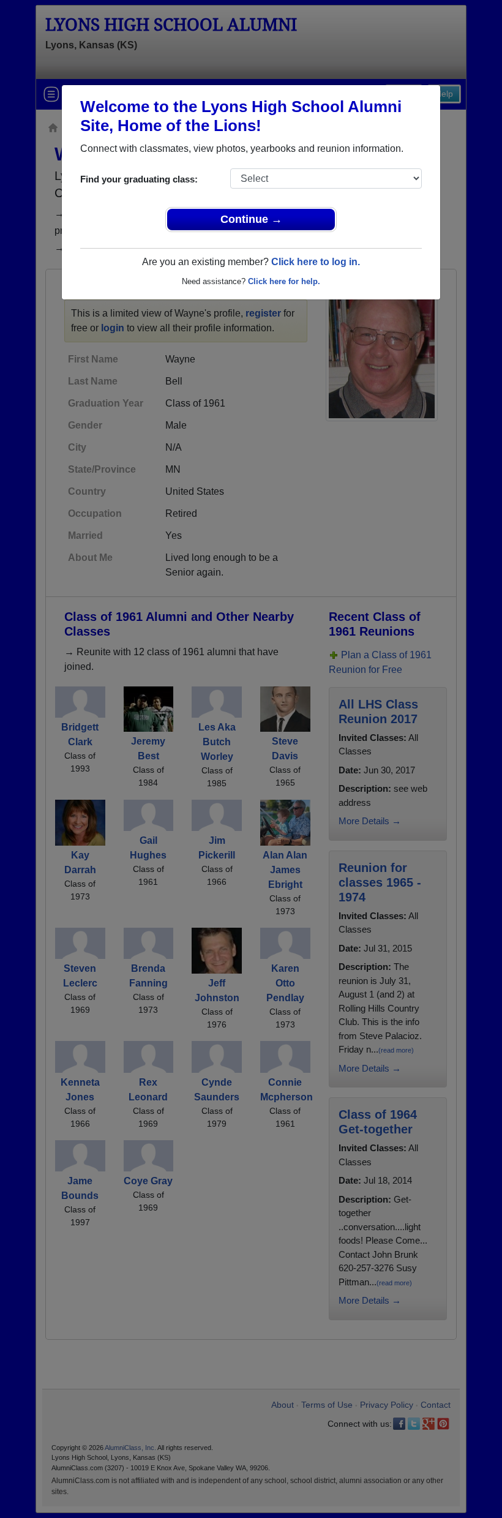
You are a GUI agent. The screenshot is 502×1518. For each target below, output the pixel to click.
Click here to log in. (315, 262)
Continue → (251, 219)
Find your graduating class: (139, 179)
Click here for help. (284, 281)
